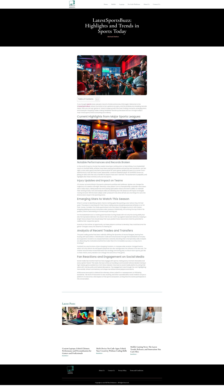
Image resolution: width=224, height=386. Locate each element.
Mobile (113, 4)
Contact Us (156, 4)
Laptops (121, 4)
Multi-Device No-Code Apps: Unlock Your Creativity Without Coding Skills (111, 349)
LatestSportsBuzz (84, 106)
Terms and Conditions (136, 370)
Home (106, 4)
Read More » (65, 355)
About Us (147, 4)
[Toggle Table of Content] (96, 99)
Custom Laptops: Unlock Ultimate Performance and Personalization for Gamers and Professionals (76, 351)
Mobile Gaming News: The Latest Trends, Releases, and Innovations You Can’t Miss (145, 349)
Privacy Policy (122, 370)
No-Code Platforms (134, 4)
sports (89, 104)
